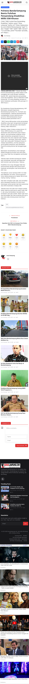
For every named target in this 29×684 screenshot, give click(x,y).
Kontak (25, 540)
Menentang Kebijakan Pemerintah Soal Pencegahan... (19, 496)
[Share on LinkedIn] (11, 41)
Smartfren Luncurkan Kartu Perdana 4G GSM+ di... (17, 505)
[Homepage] (14, 2)
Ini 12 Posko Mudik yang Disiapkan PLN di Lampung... (17, 487)
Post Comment (20, 445)
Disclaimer (24, 539)
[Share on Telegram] (14, 41)
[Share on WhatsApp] (8, 41)
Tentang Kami (18, 535)
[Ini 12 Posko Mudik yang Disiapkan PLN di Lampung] (5, 489)
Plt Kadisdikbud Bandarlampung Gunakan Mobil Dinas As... (13, 289)
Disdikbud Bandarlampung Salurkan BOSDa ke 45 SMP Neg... (14, 314)
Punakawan (14, 217)
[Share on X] (5, 41)
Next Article (13, 221)
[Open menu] (2, 2)
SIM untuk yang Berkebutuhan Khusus (14, 207)
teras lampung (11, 255)
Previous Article (15, 215)
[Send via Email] (18, 41)
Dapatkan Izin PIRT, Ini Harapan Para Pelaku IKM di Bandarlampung (14, 224)
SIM (7, 204)
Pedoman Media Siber (14, 539)
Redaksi (25, 535)
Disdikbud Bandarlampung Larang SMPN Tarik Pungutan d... (13, 389)
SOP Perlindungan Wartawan (20, 537)
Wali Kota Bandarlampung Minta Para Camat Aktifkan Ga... (14, 339)
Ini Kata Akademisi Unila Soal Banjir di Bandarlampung (12, 364)
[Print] (21, 41)
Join (26, 523)
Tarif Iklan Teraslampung (16, 540)
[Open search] (26, 2)
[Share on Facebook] (2, 41)
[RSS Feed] (8, 259)
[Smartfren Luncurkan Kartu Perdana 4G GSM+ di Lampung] (5, 506)
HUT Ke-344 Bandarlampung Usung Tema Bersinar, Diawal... (13, 414)
